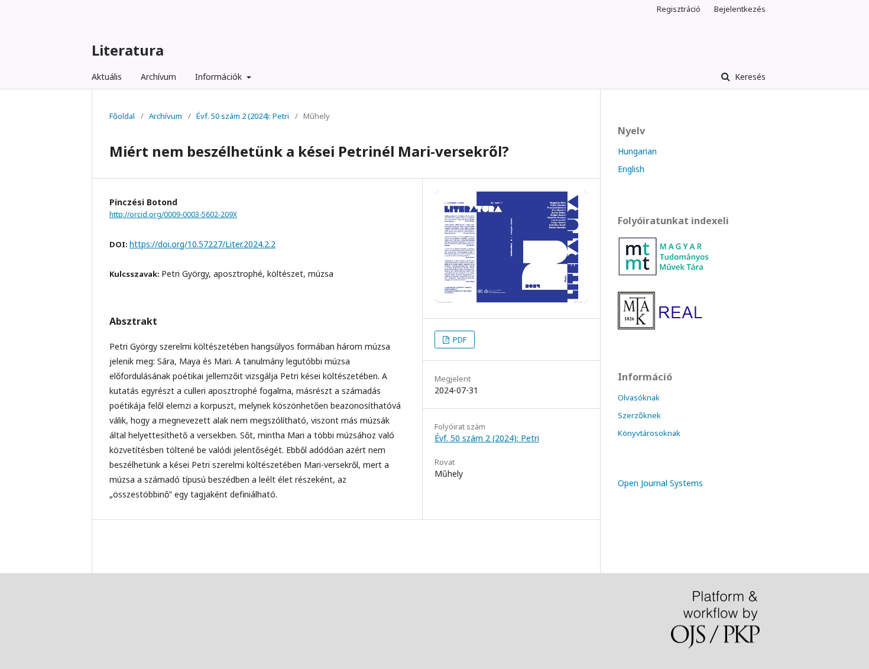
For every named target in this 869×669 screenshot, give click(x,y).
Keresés (749, 76)
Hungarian (637, 151)
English (631, 168)
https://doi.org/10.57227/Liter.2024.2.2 (202, 244)
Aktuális (107, 76)
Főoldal (122, 116)
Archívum (158, 76)
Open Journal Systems (660, 483)
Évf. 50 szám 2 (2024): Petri (242, 116)
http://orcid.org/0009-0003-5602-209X (173, 214)
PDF (458, 339)
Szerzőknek (639, 415)
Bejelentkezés (740, 9)
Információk (219, 76)
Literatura (128, 50)
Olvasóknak (639, 397)
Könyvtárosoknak (649, 433)
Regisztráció (679, 9)
